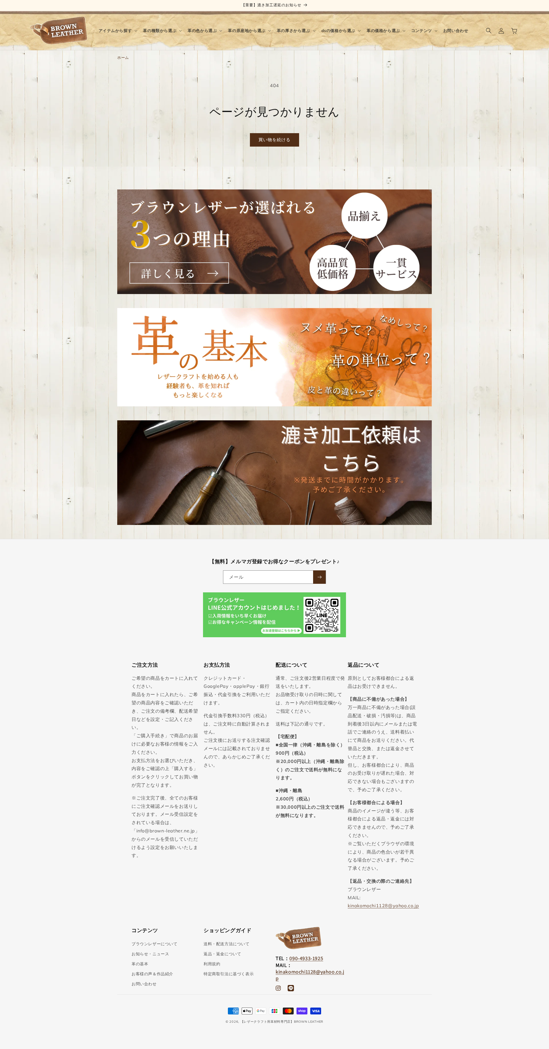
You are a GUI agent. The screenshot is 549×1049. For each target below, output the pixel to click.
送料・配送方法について (227, 943)
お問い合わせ (144, 983)
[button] (117, 31)
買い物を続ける (274, 139)
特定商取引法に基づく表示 (229, 973)
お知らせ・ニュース (150, 953)
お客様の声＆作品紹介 (152, 973)
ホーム (123, 57)
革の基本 (140, 963)
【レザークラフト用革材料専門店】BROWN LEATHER (281, 1022)
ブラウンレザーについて (155, 943)
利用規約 (212, 963)
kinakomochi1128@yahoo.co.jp (383, 905)
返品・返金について (222, 953)
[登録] (319, 577)
